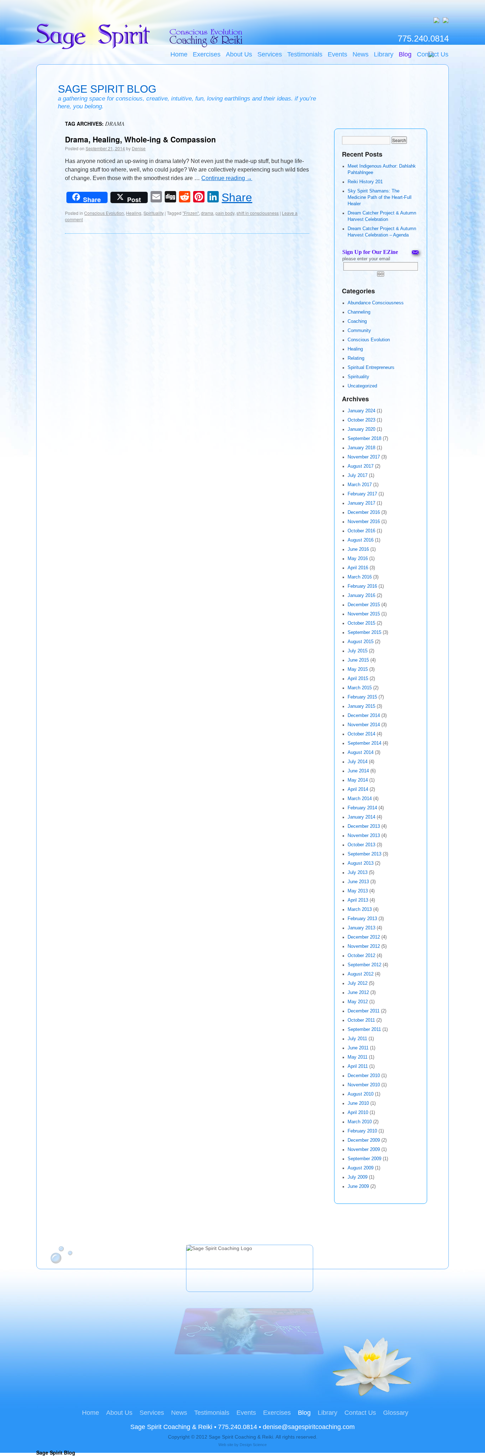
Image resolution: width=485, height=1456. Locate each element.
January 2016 (361, 595)
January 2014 (361, 817)
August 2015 (361, 641)
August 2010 (361, 1094)
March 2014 (360, 798)
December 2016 (364, 512)
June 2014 (358, 770)
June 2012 (358, 992)
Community (359, 330)
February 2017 (362, 493)
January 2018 (361, 447)
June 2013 (358, 881)
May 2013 (358, 891)
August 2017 (361, 466)
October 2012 (361, 955)
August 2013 (361, 863)
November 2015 (364, 614)
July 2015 (357, 650)
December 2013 (364, 826)
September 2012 (364, 964)
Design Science (253, 1445)
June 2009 (358, 1186)
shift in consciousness (257, 213)
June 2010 (358, 1103)
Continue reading (226, 178)
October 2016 (361, 530)
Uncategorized (362, 386)
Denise (139, 148)
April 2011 (358, 1066)
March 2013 (360, 909)
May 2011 (357, 1057)
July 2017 (357, 475)
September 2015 (364, 632)
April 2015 (358, 678)
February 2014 (362, 807)
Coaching (357, 321)
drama (207, 213)
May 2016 (358, 558)
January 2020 (361, 429)
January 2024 (361, 410)
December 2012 (364, 937)
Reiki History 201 (365, 181)
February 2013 (362, 918)
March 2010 (360, 1121)
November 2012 (364, 946)
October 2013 (361, 844)
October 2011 (361, 1020)
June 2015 (358, 660)
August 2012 (361, 974)
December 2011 (364, 1011)
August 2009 (361, 1168)
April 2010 (358, 1112)
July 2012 (357, 983)
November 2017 (364, 457)
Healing (133, 213)
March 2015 (360, 687)
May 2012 (358, 1001)
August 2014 (361, 752)
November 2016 (364, 521)
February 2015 (362, 697)
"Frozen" (190, 213)
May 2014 (358, 780)
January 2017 (361, 503)
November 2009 (364, 1149)
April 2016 (358, 567)
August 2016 (361, 540)
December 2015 (364, 604)
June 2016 (358, 549)
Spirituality (153, 213)
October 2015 (361, 623)
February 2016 (362, 586)
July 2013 (357, 872)
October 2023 (361, 420)
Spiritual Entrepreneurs (371, 367)
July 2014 (357, 761)
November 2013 (364, 835)
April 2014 (358, 789)
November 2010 (364, 1084)
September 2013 (364, 854)
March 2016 (360, 577)
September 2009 (364, 1158)
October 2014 (361, 734)
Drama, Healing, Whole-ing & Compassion (140, 139)
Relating (356, 358)
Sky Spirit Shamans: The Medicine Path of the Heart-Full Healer (380, 197)
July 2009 (357, 1177)
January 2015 (361, 706)
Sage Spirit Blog (107, 89)
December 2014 (364, 715)
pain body (225, 213)
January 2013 (361, 927)
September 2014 (364, 743)
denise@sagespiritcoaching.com (309, 1426)
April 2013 (358, 900)
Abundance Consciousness (376, 302)
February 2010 (362, 1131)
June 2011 (358, 1047)
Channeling (359, 312)
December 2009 (364, 1140)
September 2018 (364, 438)
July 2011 (357, 1038)
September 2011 (364, 1029)
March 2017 (360, 484)
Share (237, 197)
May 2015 (358, 669)
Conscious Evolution (104, 213)
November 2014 (364, 724)
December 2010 (364, 1075)
